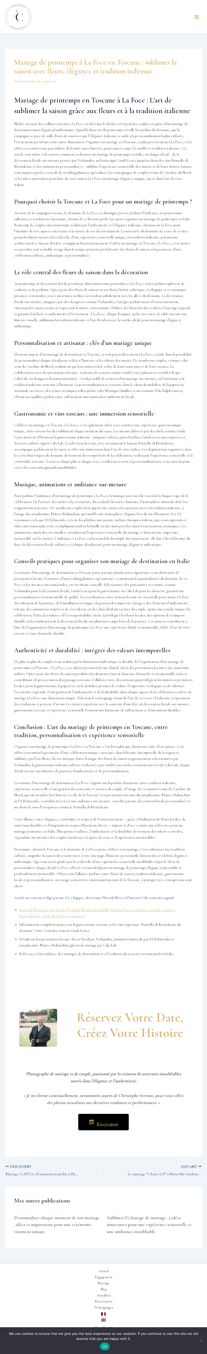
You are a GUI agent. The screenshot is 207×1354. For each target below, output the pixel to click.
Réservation (107, 1124)
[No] (200, 1340)
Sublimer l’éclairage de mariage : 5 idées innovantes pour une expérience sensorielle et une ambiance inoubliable (149, 1224)
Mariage (104, 1283)
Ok (104, 1346)
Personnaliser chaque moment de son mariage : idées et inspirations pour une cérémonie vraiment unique (57, 1224)
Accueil (103, 1271)
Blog (103, 1289)
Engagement (104, 1277)
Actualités (103, 1295)
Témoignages (103, 1307)
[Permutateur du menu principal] (196, 17)
